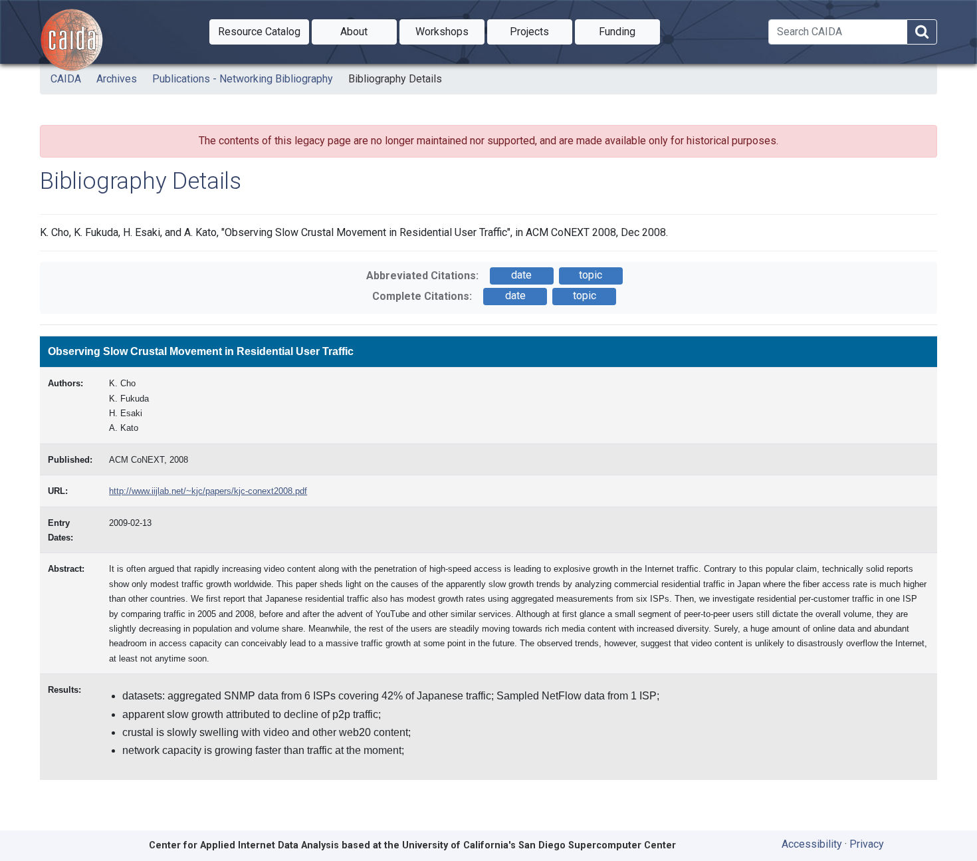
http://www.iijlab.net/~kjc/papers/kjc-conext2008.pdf (208, 491)
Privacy (866, 844)
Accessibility (812, 844)
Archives (116, 78)
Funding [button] (629, 31)
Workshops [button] (450, 31)
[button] (259, 32)
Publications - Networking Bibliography (242, 78)
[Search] (922, 32)
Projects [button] (541, 31)
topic (590, 275)
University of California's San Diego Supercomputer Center (539, 845)
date (521, 275)
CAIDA (66, 78)
